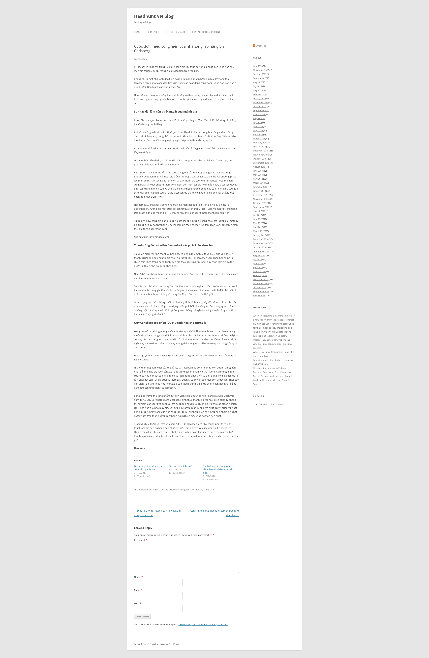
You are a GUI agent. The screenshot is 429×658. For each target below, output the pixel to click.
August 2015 (259, 295)
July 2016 (257, 259)
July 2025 (257, 86)
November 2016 (261, 243)
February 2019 (260, 142)
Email (138, 590)
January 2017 (259, 235)
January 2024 (259, 98)
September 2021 (261, 110)
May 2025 (258, 90)
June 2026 (258, 66)
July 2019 (257, 122)
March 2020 (259, 114)
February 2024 (260, 94)
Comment (140, 540)
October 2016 (259, 247)
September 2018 (261, 162)
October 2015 (259, 287)
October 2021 (259, 106)
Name (138, 577)
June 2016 (258, 263)
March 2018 (259, 182)
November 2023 (261, 102)
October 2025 (259, 74)
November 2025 (261, 70)
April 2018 (258, 178)
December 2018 (260, 150)
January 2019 (259, 146)
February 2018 (260, 186)
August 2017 (259, 211)
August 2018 (259, 166)
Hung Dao (209, 489)
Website (138, 603)
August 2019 (259, 118)
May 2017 (258, 223)
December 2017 (260, 194)
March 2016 (259, 271)
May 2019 (258, 130)
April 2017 (258, 227)
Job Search (153, 32)
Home (137, 32)
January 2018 (259, 190)
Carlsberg (181, 489)
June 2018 (258, 170)
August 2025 (259, 82)
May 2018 (258, 174)
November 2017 (261, 198)
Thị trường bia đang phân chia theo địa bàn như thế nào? (217, 469)
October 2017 (259, 202)
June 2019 (258, 126)
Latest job (261, 46)
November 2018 (261, 154)
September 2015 (261, 291)
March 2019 (259, 138)
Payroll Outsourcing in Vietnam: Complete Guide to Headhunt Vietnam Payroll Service (274, 380)
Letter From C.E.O (175, 32)
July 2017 (257, 215)
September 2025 (261, 78)
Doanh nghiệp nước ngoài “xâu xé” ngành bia (148, 467)
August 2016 (259, 255)
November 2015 (261, 283)
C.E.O (161, 489)
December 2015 (260, 279)
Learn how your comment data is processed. (203, 624)
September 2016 (261, 251)
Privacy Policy (140, 643)
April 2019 (258, 134)
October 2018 (259, 158)
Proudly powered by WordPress (164, 643)
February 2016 (260, 275)
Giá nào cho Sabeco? (180, 466)
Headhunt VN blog (154, 16)
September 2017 (261, 206)
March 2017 (259, 231)
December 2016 (260, 239)
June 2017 (258, 219)
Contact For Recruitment (206, 32)
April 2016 (258, 267)
